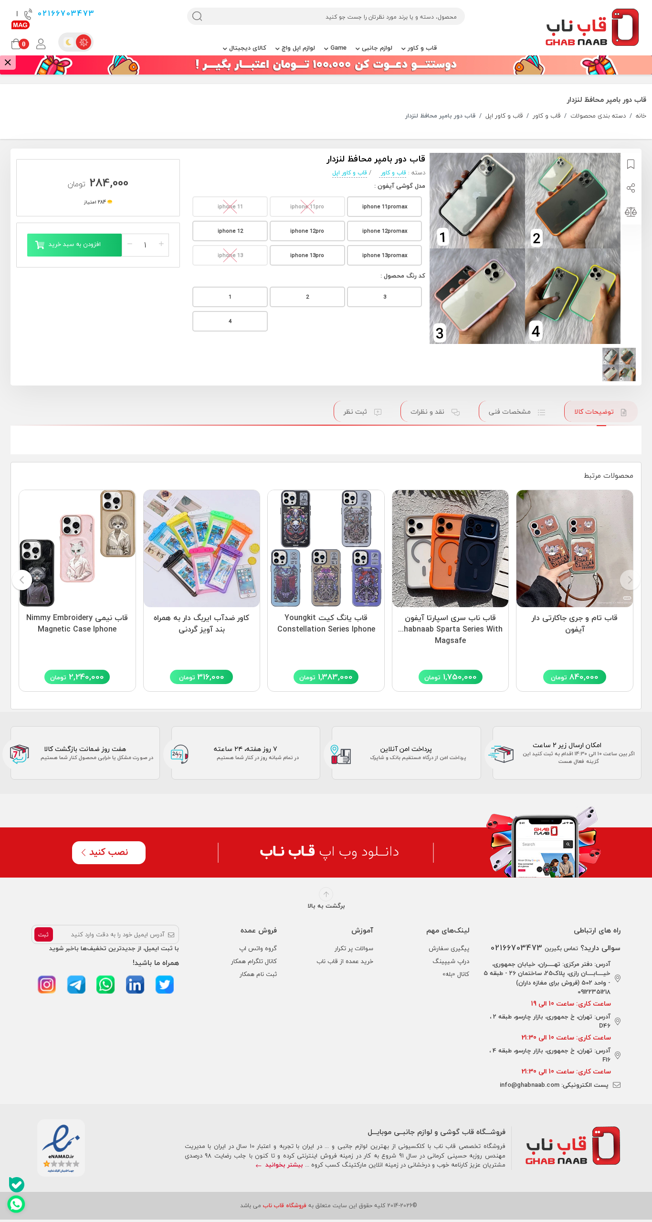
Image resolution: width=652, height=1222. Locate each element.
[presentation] (630, 580)
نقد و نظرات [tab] (428, 412)
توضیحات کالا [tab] (595, 412)
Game (337, 48)
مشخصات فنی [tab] (511, 412)
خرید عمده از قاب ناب (344, 961)
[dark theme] (68, 42)
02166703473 (64, 14)
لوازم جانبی (376, 48)
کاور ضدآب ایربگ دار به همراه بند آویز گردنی (201, 624)
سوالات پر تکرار (354, 948)
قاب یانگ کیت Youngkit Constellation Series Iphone (326, 624)
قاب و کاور (421, 48)
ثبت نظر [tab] (356, 412)
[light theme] (83, 42)
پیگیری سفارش (449, 948)
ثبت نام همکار (258, 974)
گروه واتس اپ (258, 948)
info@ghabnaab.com (529, 1085)
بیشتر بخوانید (283, 1164)
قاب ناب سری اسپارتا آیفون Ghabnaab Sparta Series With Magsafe (451, 627)
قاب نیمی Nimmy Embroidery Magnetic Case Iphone (77, 624)
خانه (641, 116)
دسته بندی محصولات (598, 116)
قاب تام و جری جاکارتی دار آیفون (575, 624)
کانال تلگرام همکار (254, 961)
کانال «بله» (455, 974)
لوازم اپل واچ (297, 48)
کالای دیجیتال (246, 48)
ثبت (43, 935)
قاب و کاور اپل (504, 116)
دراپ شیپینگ (450, 961)
